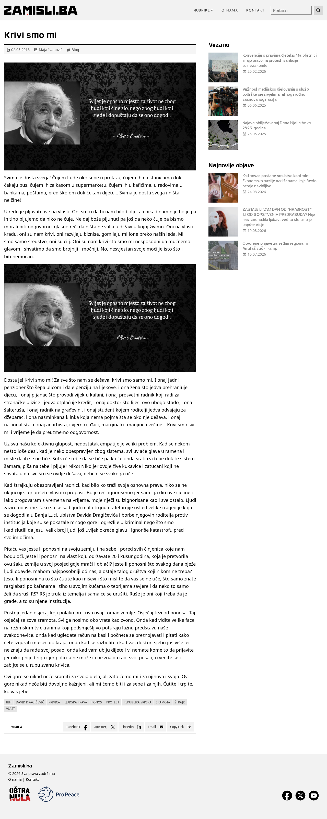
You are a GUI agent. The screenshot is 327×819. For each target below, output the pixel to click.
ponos (96, 702)
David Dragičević (30, 702)
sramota (163, 702)
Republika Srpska (137, 702)
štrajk (179, 702)
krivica (54, 702)
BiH (8, 702)
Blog (75, 49)
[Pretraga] (318, 10)
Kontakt (255, 10)
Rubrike (203, 10)
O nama (229, 10)
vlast (10, 708)
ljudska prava (75, 702)
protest (112, 702)
